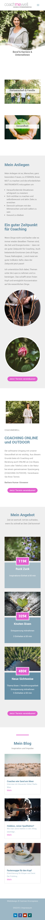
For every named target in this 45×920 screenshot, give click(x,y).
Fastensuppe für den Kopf (19, 870)
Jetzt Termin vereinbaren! (22, 379)
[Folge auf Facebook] (20, 915)
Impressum (26, 907)
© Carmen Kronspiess (28, 901)
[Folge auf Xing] (30, 915)
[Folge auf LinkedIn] (15, 915)
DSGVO (16, 907)
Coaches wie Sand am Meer (20, 781)
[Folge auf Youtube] (25, 915)
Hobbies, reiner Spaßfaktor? (20, 825)
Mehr (9, 790)
